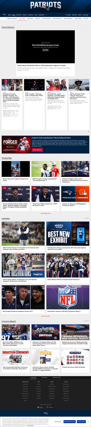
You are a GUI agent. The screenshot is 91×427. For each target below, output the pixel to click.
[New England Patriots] (45, 413)
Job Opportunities (66, 398)
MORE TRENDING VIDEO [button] (45, 213)
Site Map (25, 400)
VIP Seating (52, 391)
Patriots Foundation (25, 393)
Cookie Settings (57, 421)
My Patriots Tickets (51, 386)
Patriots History (25, 395)
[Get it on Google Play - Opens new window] (50, 408)
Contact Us (66, 400)
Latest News (25, 384)
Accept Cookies (81, 421)
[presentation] (88, 132)
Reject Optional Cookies (69, 421)
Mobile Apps (66, 393)
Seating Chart (51, 393)
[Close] (88, 421)
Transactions (38, 393)
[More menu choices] (46, 14)
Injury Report (38, 388)
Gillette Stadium (52, 395)
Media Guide (66, 395)
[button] (45, 50)
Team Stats (38, 391)
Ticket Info (52, 384)
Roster (38, 384)
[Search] (65, 15)
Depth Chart (38, 386)
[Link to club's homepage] (4, 14)
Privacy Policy (30, 425)
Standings (39, 398)
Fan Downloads (66, 391)
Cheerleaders (25, 398)
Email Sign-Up (66, 388)
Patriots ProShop (66, 384)
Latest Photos (25, 391)
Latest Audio (25, 388)
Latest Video (25, 386)
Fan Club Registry (66, 386)
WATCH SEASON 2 (37, 149)
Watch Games (51, 398)
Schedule (38, 395)
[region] (45, 422)
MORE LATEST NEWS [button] (45, 316)
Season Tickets (52, 388)
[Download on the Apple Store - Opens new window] (40, 407)
